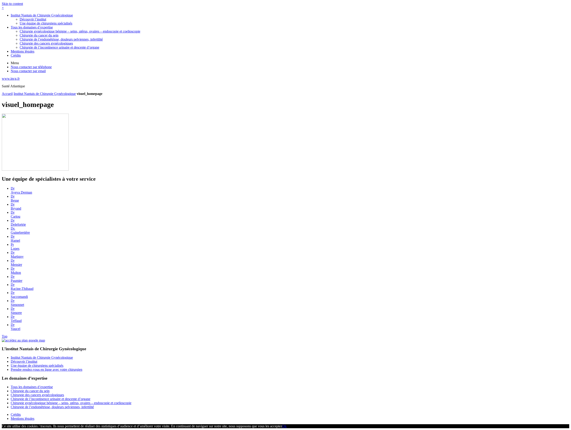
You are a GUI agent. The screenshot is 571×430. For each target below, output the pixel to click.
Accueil (7, 94)
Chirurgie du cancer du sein (39, 35)
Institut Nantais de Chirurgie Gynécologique (42, 15)
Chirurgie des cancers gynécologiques (46, 43)
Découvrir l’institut (33, 19)
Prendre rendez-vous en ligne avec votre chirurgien (46, 369)
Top (4, 336)
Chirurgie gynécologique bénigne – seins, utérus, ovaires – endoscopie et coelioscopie (80, 31)
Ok (284, 426)
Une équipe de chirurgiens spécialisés (46, 23)
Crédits (16, 55)
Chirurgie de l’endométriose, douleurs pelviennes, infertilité (61, 39)
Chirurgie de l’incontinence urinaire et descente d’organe (59, 47)
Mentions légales (22, 51)
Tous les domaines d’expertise (32, 27)
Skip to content (12, 4)
